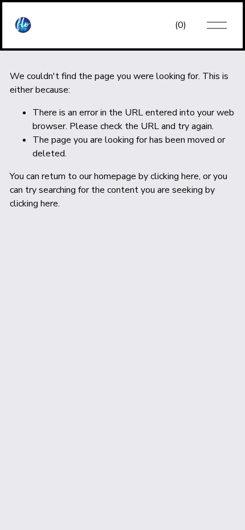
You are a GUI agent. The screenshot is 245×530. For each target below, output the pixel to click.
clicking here (174, 176)
